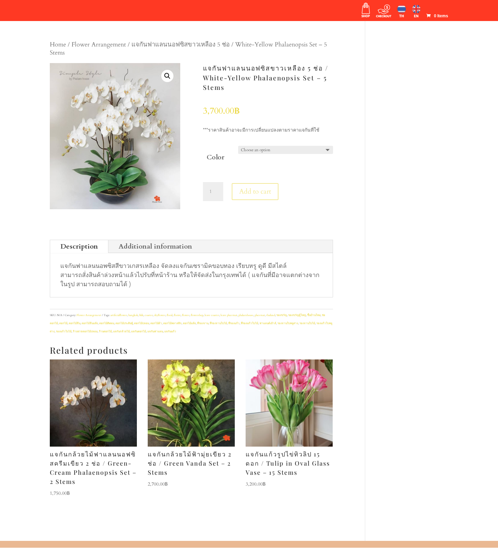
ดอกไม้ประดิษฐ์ (124, 323)
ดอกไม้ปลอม (141, 323)
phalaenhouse (245, 315)
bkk (141, 315)
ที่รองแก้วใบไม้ (249, 323)
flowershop (197, 315)
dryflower (159, 315)
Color (215, 157)
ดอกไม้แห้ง (189, 323)
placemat (260, 315)
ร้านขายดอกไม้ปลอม (85, 331)
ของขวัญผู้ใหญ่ (297, 315)
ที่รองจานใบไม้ (218, 323)
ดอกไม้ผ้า (156, 323)
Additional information (155, 246)
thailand (270, 315)
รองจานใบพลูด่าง (287, 323)
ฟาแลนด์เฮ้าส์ (268, 323)
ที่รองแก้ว (234, 323)
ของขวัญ (281, 315)
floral (169, 315)
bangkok (133, 315)
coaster (149, 315)
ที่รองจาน (202, 323)
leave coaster (212, 315)
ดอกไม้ (63, 323)
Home (58, 44)
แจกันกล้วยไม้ (121, 331)
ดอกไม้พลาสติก (172, 323)
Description (79, 246)
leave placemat (229, 315)
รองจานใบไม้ (307, 323)
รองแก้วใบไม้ (63, 331)
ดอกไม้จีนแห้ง (90, 323)
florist (177, 315)
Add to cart (255, 191)
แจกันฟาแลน (155, 331)
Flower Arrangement (98, 44)
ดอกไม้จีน (74, 323)
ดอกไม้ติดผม (106, 323)
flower (185, 315)
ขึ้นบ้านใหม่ (313, 315)
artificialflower (118, 315)
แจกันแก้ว (170, 331)
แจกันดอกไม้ (138, 331)
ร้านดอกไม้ (105, 331)
